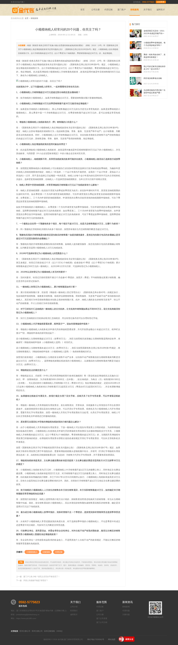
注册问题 (126, 614)
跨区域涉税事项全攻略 (153, 78)
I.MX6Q (59, 631)
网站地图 (111, 639)
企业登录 (160, 2)
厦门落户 (121, 9)
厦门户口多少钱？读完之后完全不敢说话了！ (41, 576)
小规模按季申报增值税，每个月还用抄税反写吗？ (154, 44)
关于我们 (147, 9)
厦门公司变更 (101, 618)
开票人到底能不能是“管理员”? (35, 580)
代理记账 (108, 9)
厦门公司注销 (101, 622)
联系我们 (74, 611)
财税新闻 (134, 9)
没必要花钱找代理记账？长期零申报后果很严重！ (154, 91)
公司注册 (95, 9)
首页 (82, 9)
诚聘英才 (160, 9)
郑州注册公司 (37, 631)
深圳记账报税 (49, 631)
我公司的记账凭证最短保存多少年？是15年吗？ (154, 67)
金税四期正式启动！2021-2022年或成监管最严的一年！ (154, 32)
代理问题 (126, 611)
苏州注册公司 (24, 631)
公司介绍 (74, 607)
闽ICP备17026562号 (95, 639)
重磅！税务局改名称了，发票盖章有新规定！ (154, 55)
